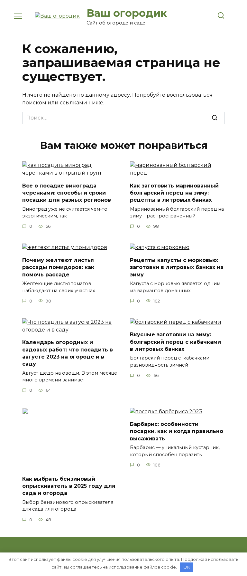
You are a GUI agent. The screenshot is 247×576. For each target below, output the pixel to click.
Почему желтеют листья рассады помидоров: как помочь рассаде (58, 267)
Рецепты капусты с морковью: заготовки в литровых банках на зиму (177, 267)
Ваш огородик (127, 13)
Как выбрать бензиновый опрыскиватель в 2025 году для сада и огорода (68, 485)
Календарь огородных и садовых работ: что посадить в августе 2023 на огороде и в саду (67, 353)
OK (186, 567)
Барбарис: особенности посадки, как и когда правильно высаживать (176, 431)
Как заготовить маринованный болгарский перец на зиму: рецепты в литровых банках (174, 192)
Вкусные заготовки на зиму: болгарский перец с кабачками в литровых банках (175, 341)
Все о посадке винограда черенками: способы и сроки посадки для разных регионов (66, 192)
